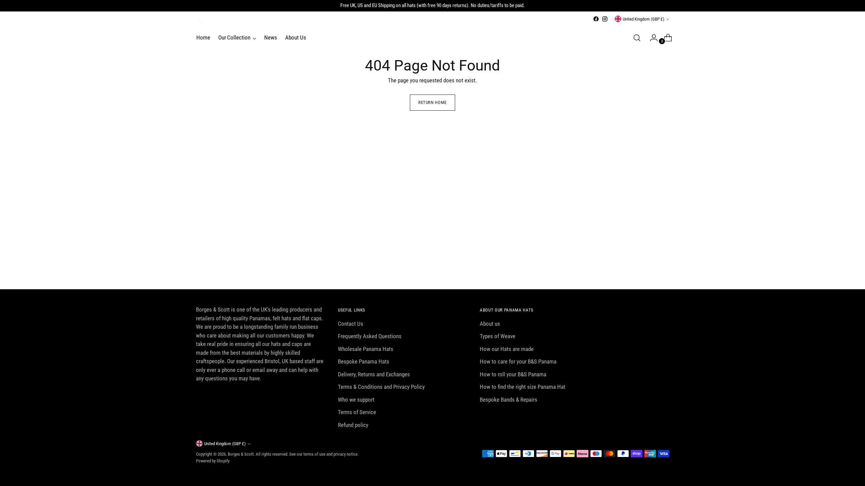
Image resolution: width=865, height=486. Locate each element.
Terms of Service (357, 412)
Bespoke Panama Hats (363, 361)
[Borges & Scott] (199, 21)
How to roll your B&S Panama (513, 374)
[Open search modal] (637, 38)
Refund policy (353, 425)
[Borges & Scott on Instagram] (605, 19)
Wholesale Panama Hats (365, 349)
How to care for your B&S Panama (518, 361)
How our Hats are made (507, 349)
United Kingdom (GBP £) (643, 19)
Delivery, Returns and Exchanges (374, 374)
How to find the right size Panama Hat (522, 386)
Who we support (356, 399)
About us (490, 323)
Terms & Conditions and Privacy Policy (381, 386)
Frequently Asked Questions (369, 336)
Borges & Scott (241, 454)
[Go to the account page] (651, 38)
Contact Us (350, 323)
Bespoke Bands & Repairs (508, 399)
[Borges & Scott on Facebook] (596, 19)
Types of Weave (497, 336)
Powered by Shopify (212, 460)
